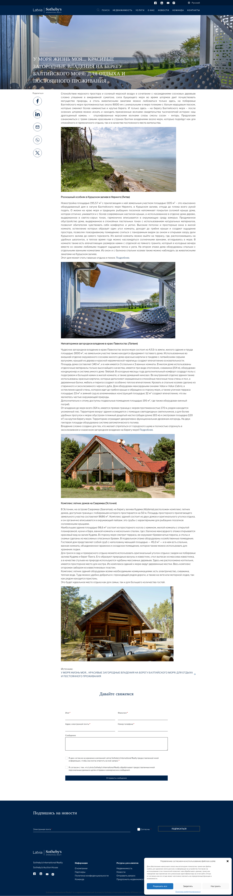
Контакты (193, 10)
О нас (151, 10)
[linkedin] (162, 3)
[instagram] (174, 3)
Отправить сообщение (116, 778)
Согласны (146, 829)
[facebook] (155, 3)
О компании (81, 868)
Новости (163, 10)
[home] (50, 849)
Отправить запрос (126, 875)
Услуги (140, 10)
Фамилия (123, 713)
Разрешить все (160, 886)
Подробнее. (123, 257)
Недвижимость (122, 10)
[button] (227, 861)
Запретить (188, 886)
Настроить (216, 886)
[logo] (47, 10)
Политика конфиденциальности (188, 892)
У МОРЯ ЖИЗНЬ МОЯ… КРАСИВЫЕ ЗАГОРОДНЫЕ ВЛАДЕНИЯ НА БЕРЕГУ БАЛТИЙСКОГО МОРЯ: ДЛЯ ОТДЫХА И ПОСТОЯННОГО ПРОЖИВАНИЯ (127, 674)
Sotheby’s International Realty (48, 862)
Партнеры (80, 872)
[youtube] (168, 3)
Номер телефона (126, 724)
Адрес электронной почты (77, 724)
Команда (178, 10)
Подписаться (179, 829)
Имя (67, 713)
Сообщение (70, 735)
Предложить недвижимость (130, 879)
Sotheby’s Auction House (45, 867)
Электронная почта (42, 829)
